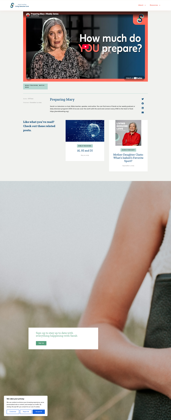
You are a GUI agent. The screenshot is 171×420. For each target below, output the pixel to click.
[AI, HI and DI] (85, 131)
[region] (26, 406)
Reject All (26, 411)
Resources (154, 5)
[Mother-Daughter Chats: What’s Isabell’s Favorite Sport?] (128, 133)
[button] (143, 99)
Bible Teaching (31, 85)
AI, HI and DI (85, 150)
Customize (13, 411)
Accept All (39, 411)
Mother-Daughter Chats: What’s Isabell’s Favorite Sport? (128, 158)
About (140, 5)
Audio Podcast (128, 150)
